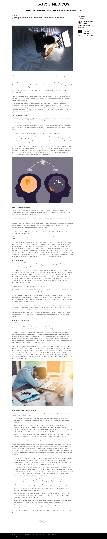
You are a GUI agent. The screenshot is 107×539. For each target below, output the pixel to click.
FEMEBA (28, 10)
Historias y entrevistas (44, 10)
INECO (31, 122)
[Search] (80, 10)
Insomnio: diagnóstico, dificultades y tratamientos (85, 33)
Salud (34, 10)
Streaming (56, 10)
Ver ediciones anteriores (69, 10)
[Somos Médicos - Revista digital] (53, 4)
